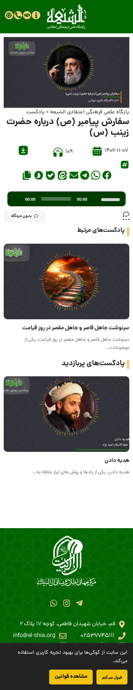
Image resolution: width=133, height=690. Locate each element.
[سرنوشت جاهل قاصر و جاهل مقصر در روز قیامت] (66, 281)
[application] (66, 198)
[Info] (36, 15)
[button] (107, 175)
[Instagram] (66, 603)
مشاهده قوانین (71, 677)
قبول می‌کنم (112, 676)
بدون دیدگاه (21, 216)
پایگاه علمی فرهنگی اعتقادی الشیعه (89, 112)
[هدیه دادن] (66, 414)
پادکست (35, 112)
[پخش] (17, 199)
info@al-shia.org (34, 635)
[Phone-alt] (18, 15)
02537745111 (98, 635)
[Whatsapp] (53, 603)
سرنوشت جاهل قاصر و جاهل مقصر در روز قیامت (75, 328)
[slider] (111, 199)
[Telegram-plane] (79, 603)
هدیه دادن (117, 460)
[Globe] (9, 15)
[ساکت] (95, 199)
